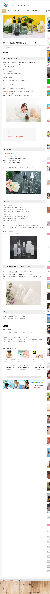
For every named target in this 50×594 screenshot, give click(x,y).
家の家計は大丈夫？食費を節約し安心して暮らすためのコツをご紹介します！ (24, 367)
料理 (49, 10)
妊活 (28, 10)
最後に (5, 138)
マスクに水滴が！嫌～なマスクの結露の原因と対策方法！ (16, 341)
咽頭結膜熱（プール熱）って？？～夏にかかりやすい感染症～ (16, 337)
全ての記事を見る (24, 376)
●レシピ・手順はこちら (8, 153)
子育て (23, 10)
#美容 (4, 47)
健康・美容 (34, 10)
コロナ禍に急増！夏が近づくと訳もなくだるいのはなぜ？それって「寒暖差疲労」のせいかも (23, 339)
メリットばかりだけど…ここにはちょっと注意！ (14, 136)
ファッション (42, 10)
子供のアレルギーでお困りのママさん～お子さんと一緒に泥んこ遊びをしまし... (9, 367)
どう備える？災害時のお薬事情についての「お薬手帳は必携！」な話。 (18, 332)
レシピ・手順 (6, 132)
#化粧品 (8, 47)
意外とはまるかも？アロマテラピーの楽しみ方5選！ (14, 335)
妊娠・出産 (16, 10)
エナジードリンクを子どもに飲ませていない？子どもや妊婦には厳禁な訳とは (38, 367)
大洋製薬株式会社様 (7, 91)
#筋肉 (48, 551)
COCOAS (9, 10)
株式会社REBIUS (36, 592)
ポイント (5, 134)
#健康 (5, 361)
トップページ (4, 584)
